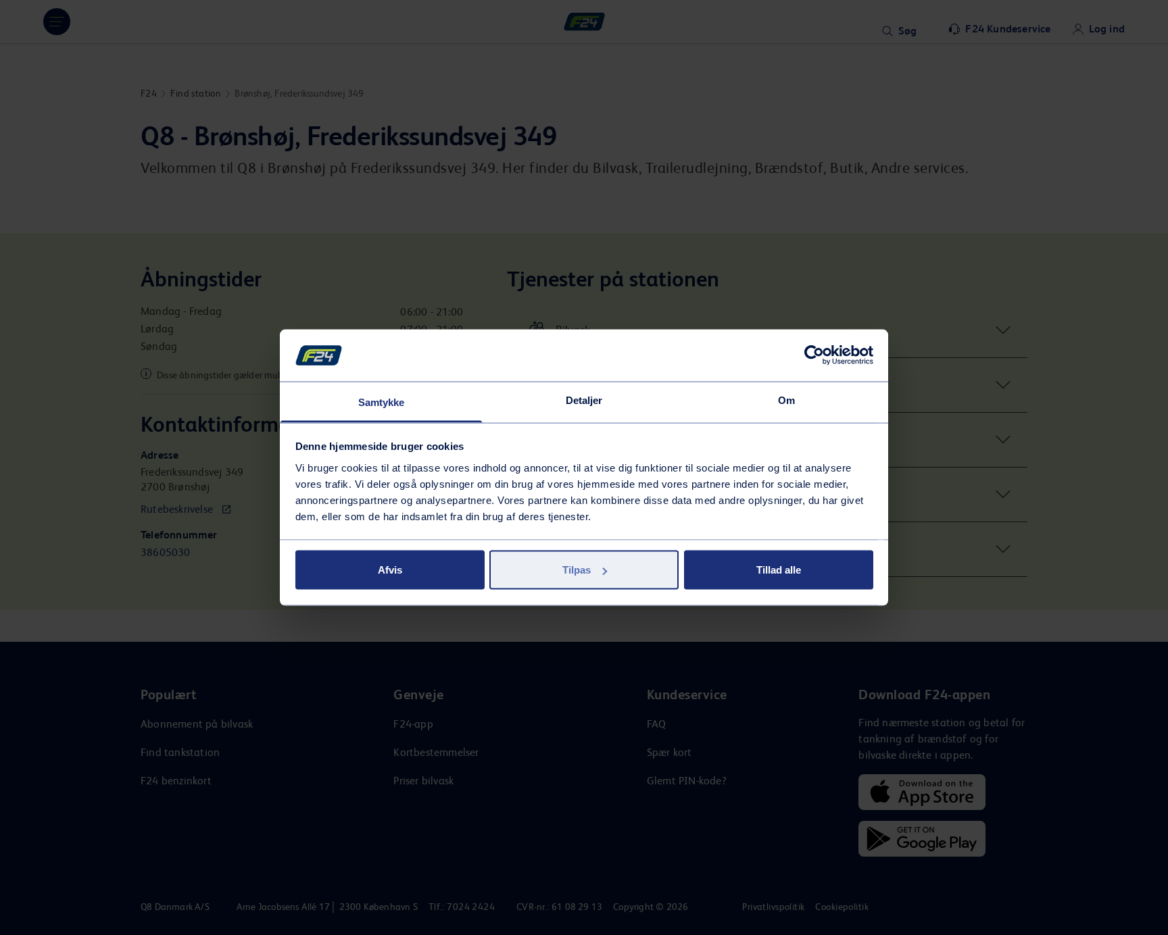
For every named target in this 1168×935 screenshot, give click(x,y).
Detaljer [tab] (584, 399)
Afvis (390, 570)
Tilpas (576, 570)
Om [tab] (786, 399)
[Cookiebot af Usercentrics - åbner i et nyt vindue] (814, 355)
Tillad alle (778, 570)
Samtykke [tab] (381, 401)
